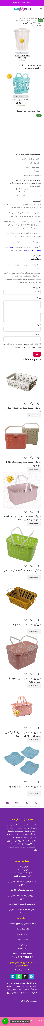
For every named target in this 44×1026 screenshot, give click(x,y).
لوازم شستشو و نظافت (22, 876)
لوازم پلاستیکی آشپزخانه (22, 873)
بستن (40, 19)
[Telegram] (31, 976)
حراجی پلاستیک (22, 866)
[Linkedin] (13, 976)
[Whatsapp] (19, 976)
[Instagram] (25, 976)
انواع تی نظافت (22, 870)
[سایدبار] (41, 310)
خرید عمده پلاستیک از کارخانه (22, 890)
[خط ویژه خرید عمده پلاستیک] (5, 1021)
